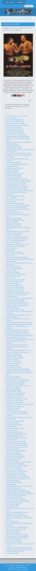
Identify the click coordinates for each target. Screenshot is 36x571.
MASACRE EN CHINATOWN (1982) (17, 516)
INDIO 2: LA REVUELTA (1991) (15, 279)
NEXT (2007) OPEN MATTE (14, 378)
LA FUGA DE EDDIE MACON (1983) (17, 164)
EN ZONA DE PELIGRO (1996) (15, 456)
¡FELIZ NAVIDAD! (11, 248)
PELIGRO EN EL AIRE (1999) (14, 203)
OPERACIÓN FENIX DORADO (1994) (17, 136)
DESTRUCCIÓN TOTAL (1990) (15, 499)
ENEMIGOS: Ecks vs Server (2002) (16, 116)
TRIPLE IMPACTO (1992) (13, 367)
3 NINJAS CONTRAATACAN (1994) (17, 399)
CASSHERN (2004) (12, 460)
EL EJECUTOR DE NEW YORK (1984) (17, 205)
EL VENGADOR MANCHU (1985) (16, 237)
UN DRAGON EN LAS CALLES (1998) (17, 231)
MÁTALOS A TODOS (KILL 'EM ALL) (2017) (19, 404)
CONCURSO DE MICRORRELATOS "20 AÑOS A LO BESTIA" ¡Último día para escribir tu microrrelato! (18, 352)
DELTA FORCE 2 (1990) (13, 467)
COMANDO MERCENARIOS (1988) (17, 257)
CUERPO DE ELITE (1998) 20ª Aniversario (19, 324)
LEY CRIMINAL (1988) (12, 505)
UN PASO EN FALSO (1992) (14, 291)
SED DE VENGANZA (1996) (14, 281)
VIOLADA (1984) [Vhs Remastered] (17, 179)
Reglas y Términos (20, 565)
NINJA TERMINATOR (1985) (14, 129)
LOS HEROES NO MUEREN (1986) (16, 412)
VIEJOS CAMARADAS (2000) (15, 464)
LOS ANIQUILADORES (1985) (15, 196)
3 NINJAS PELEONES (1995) (14, 402)
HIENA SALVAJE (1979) (13, 389)
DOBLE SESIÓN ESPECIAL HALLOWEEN (19, 417)
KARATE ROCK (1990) (13, 272)
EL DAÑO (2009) (11, 270)
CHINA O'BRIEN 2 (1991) (13, 147)
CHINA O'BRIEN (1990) (13, 146)
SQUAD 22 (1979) (11, 211)
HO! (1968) (9, 525)
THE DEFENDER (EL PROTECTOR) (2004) (19, 493)
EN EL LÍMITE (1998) (12, 423)
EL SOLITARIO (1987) (12, 283)
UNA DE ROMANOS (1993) (14, 503)
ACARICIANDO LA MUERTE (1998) (17, 465)
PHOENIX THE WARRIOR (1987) (16, 443)
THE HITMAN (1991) (12, 359)
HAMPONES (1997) (12, 166)
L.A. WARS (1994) (11, 118)
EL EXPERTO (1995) (12, 553)
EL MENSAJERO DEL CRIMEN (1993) (17, 125)
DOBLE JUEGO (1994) (13, 532)
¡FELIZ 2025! (10, 255)
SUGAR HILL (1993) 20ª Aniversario (17, 345)
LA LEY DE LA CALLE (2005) (15, 200)
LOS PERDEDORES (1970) (14, 497)
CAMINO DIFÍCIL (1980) (13, 175)
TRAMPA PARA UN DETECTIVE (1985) (18, 492)
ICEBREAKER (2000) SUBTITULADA (17, 244)
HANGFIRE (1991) (11, 426)
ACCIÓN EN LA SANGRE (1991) (15, 393)
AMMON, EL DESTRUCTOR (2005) (17, 239)
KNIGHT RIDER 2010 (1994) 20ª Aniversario (19, 335)
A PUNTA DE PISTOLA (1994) (15, 428)
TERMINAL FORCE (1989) (14, 233)
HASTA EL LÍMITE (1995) (13, 361)
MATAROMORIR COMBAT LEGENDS (18, 477)
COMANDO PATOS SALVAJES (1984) (17, 380)
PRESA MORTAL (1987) (13, 226)
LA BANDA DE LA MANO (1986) (16, 451)
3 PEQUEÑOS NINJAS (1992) (15, 395)
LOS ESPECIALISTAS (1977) (14, 213)
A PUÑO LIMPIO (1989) (10, 24)
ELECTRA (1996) (11, 484)
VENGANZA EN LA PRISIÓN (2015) (17, 527)
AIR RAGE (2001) (11, 201)
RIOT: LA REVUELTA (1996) (14, 469)
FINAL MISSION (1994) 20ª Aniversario (18, 333)
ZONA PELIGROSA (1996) (14, 425)
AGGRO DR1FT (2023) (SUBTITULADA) (18, 153)
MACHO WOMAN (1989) (13, 177)
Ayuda (12, 565)
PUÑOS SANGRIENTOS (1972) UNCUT (18, 292)
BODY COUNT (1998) (12, 376)
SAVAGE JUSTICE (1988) (13, 224)
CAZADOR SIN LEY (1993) (14, 397)
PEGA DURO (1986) (12, 506)
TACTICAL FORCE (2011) (13, 242)
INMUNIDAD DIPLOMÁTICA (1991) (17, 534)
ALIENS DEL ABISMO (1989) (15, 133)
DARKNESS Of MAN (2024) (14, 131)
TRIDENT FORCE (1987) (13, 488)
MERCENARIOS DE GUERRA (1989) (17, 536)
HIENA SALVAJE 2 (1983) (13, 391)
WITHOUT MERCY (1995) (14, 458)
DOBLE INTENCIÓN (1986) (14, 358)
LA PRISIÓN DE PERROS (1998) (16, 207)
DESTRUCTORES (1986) (13, 127)
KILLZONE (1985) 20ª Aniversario (16, 337)
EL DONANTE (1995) (12, 410)
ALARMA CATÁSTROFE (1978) (15, 274)
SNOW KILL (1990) (12, 222)
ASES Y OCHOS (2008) (13, 540)
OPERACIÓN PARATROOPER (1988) (17, 501)
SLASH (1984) (10, 250)
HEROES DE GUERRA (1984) (15, 121)
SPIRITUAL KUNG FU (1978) (14, 421)
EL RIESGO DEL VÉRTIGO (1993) (16, 302)
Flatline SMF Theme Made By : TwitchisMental (18, 569)
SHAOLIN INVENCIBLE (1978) (15, 220)
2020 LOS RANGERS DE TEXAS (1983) (18, 462)
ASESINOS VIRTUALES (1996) (15, 246)
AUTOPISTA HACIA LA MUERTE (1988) (18, 181)
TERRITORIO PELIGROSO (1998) (16, 538)
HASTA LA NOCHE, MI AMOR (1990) (17, 369)
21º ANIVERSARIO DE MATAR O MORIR (18, 486)
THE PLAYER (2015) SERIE (14, 356)
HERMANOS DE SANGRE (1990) (16, 475)
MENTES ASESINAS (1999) (14, 268)
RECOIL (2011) (10, 278)
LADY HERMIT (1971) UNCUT (15, 289)
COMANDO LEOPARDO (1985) (15, 382)
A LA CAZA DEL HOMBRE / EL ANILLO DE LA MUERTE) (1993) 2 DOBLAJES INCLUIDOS (19, 192)
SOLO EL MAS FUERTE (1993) (15, 123)
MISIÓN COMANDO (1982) (14, 454)
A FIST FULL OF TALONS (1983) (16, 134)
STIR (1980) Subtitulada (13, 162)
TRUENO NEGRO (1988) (13, 218)
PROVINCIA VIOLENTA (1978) (15, 253)
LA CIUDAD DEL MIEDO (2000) (16, 471)
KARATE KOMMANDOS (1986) (15, 490)
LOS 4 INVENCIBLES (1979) (14, 120)
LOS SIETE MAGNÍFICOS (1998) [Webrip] (18, 547)
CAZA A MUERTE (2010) (13, 252)
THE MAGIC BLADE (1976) (14, 285)
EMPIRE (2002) (11, 419)
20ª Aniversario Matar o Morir (15, 309)
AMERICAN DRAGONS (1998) (15, 473)
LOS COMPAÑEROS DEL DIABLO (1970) (18, 523)
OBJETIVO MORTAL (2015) (14, 173)
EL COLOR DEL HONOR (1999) (15, 441)
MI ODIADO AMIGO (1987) (14, 542)
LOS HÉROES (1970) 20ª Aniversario (17, 330)
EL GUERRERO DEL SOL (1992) (16, 185)
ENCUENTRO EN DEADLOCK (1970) (17, 209)
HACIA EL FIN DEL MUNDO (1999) (17, 445)
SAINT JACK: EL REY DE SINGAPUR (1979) (19, 298)
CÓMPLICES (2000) (12, 170)
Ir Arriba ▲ (28, 565)
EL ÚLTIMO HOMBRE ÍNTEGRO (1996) (18, 371)
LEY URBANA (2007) (12, 365)
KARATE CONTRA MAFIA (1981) (16, 183)
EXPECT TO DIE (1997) (13, 235)
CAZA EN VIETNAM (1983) (14, 482)
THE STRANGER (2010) (13, 266)
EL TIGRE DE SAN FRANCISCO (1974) (17, 304)
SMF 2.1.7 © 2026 (14, 567)
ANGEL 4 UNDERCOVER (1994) (16, 495)
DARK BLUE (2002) (12, 172)
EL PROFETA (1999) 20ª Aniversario (17, 332)
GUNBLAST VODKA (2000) (14, 168)
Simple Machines (22, 567)
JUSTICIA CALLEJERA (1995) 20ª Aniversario (19, 339)
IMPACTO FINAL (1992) (13, 452)
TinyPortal (7, 565)
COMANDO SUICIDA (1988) (14, 384)
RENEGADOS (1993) (12, 521)
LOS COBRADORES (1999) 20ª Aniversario (19, 322)
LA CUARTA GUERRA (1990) (15, 287)
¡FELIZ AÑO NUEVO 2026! (14, 432)
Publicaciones (13, 28)
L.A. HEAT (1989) (11, 198)
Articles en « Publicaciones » (14, 113)
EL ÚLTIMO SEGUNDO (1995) (15, 300)
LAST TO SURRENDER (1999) (15, 240)
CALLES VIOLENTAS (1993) (14, 400)
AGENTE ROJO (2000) (13, 363)
